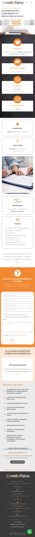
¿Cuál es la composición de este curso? (16, 398)
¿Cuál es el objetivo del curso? (17, 403)
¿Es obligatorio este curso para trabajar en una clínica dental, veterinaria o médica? (17, 391)
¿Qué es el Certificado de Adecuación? (15, 408)
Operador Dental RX (17, 453)
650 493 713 (17, 499)
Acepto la (15, 335)
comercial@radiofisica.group (17, 504)
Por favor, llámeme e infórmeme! (15, 315)
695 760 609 (18, 512)
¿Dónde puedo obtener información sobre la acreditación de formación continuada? (16, 438)
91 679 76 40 (17, 487)
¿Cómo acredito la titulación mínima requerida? (17, 420)
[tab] (17, 391)
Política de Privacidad (18, 335)
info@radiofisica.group (17, 491)
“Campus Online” (17, 151)
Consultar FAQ (17, 374)
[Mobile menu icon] (31, 3)
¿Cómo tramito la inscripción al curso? (17, 414)
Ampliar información (17, 462)
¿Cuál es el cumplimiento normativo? (15, 430)
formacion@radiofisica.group (17, 516)
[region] (17, 20)
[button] (4, 174)
